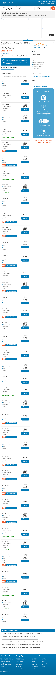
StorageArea (8, 2)
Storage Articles (4, 666)
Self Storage (19, 658)
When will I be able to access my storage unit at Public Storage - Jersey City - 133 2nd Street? (22, 633)
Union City (34, 664)
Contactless (17, 55)
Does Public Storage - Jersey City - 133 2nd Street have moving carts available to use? (21, 644)
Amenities (39, 39)
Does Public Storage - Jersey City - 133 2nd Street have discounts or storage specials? (21, 647)
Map (50, 39)
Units (17, 39)
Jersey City (34, 658)
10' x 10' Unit (5, 414)
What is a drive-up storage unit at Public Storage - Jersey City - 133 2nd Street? (19, 636)
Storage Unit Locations (6, 664)
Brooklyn (43, 664)
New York (33, 663)
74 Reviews (7, 53)
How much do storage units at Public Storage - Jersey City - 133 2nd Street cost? (20, 639)
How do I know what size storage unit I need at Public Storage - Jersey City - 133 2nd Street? (22, 641)
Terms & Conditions (22, 673)
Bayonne (43, 666)
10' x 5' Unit (5, 308)
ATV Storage (19, 668)
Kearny (33, 668)
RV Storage (19, 666)
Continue (25, 83)
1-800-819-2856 (31, 673)
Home (2, 651)
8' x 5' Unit (5, 282)
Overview (6, 39)
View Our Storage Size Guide (7, 69)
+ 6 (52, 35)
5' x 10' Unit (5, 297)
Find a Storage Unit (5, 661)
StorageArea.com (6, 671)
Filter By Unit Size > (6, 73)
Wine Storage (19, 661)
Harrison (43, 661)
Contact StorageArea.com (6, 659)
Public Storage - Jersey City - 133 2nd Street (26, 651)
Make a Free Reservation (15, 13)
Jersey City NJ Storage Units (10, 651)
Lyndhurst (43, 659)
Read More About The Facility (40, 86)
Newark (43, 658)
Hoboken (33, 659)
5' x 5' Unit (5, 116)
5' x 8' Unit (5, 271)
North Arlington (44, 663)
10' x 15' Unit (5, 485)
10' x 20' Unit (5, 600)
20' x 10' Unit (5, 587)
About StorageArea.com (6, 658)
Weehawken (34, 666)
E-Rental (24, 55)
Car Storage (19, 663)
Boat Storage (19, 664)
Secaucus (33, 661)
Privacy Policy (13, 673)
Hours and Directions (7, 55)
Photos (28, 39)
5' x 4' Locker (5, 80)
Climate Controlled (20, 659)
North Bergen (44, 668)
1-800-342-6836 (6, 51)
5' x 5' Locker (5, 93)
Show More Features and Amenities (41, 76)
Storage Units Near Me (6, 663)
